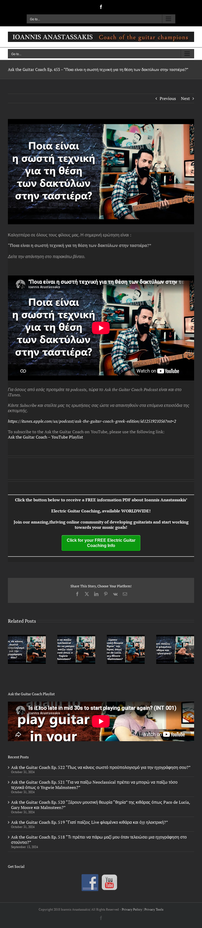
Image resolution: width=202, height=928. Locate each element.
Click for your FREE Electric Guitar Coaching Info (101, 543)
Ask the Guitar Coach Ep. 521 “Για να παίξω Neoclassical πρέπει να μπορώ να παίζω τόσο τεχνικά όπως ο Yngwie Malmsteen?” (94, 784)
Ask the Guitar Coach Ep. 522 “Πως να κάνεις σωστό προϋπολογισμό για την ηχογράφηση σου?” (101, 767)
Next (185, 98)
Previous (168, 98)
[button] (12, 649)
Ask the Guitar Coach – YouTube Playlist (45, 437)
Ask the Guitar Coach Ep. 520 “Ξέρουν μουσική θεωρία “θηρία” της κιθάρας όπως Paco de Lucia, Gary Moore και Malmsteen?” (100, 804)
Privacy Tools (153, 909)
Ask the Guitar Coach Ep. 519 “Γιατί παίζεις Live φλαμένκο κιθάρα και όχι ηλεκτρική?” (89, 822)
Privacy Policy (132, 909)
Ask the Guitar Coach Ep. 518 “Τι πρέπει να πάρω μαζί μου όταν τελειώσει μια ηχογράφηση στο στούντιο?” (99, 839)
